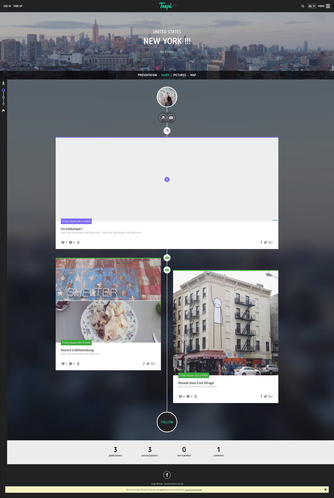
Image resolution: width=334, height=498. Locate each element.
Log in (7, 6)
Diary (165, 75)
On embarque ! (72, 229)
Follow (167, 422)
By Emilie (167, 51)
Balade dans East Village (196, 383)
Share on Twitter (265, 242)
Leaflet (274, 220)
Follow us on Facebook (167, 475)
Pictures (179, 75)
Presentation (147, 75)
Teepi (167, 6)
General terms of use (173, 483)
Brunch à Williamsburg (77, 350)
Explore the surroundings (78, 242)
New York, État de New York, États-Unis (80, 232)
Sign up (17, 6)
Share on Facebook (261, 242)
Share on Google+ (270, 242)
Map (193, 75)
